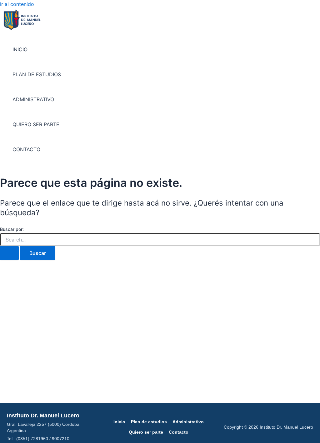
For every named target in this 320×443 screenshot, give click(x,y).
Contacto (178, 432)
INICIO (20, 49)
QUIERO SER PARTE (35, 124)
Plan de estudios (149, 421)
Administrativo (188, 421)
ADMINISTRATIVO (33, 99)
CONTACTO (26, 149)
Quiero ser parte (146, 432)
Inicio (119, 421)
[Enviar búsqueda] (9, 253)
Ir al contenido (17, 4)
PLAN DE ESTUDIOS (36, 74)
